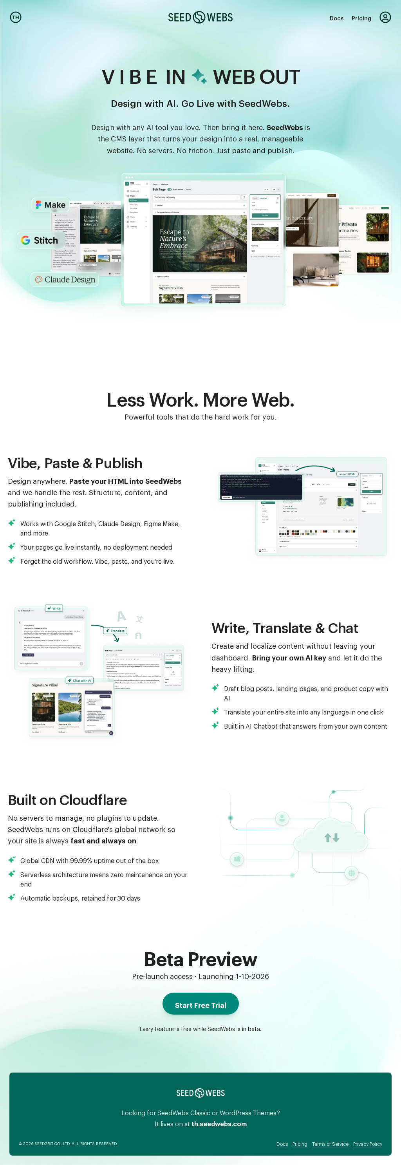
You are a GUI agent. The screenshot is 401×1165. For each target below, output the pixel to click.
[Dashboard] (385, 17)
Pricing (361, 17)
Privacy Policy (367, 1143)
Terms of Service (330, 1143)
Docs (337, 17)
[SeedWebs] (200, 17)
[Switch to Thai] (15, 17)
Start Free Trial (200, 1003)
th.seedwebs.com (219, 1122)
